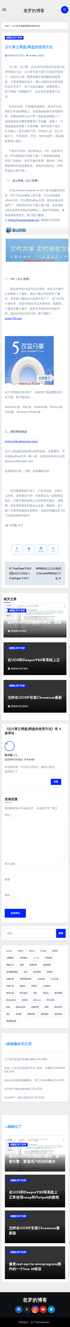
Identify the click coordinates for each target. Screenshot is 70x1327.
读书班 (19, 1014)
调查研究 (31, 1014)
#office (33, 55)
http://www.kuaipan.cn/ (24, 220)
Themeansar (41, 1322)
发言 (26, 972)
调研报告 (45, 1014)
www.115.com (13, 318)
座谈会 (23, 986)
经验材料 (35, 1007)
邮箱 (7, 879)
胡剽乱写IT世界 (14, 37)
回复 (56, 781)
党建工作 (10, 965)
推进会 (46, 993)
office (21, 951)
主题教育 (10, 958)
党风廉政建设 (12, 972)
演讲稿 (25, 1000)
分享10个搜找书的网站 (17, 1088)
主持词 (55, 951)
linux (9, 951)
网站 (7, 895)
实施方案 (10, 979)
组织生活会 (21, 1007)
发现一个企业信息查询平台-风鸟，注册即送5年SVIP (34, 1068)
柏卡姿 (9, 755)
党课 (22, 965)
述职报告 (58, 1014)
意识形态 (24, 993)
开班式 (34, 986)
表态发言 (58, 1007)
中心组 (43, 951)
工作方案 (54, 979)
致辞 (47, 1007)
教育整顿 (58, 993)
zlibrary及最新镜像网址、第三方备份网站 (28, 1080)
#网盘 (41, 55)
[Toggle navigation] (4, 10)
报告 (35, 993)
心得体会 (47, 986)
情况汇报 (10, 993)
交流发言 (49, 958)
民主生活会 (11, 1000)
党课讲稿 (47, 965)
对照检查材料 (25, 979)
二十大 (36, 958)
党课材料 (33, 965)
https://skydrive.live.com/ (21, 441)
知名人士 (37, 1000)
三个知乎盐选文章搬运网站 (20, 1059)
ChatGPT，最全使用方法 (19, 1097)
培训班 (50, 972)
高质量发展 (11, 1021)
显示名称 (10, 863)
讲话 (8, 1014)
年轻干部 (10, 986)
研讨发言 (51, 1000)
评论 (8, 814)
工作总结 (41, 979)
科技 (8, 1007)
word (32, 951)
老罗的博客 (34, 10)
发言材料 (37, 972)
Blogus (24, 1322)
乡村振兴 (24, 958)
